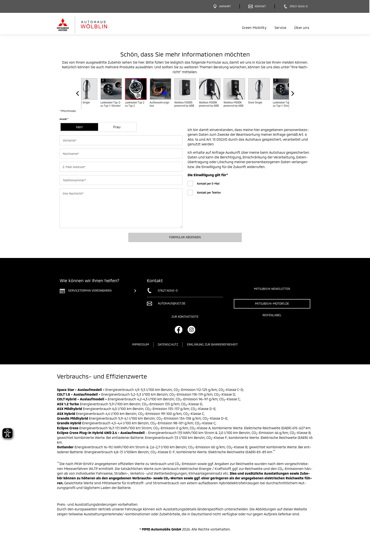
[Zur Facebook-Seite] (178, 330)
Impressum (140, 344)
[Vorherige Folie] (78, 93)
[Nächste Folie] (291, 93)
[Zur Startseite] (89, 24)
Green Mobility (254, 27)
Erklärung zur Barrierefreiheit (212, 344)
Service (280, 27)
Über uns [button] (301, 27)
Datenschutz (168, 344)
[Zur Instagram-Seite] (191, 330)
